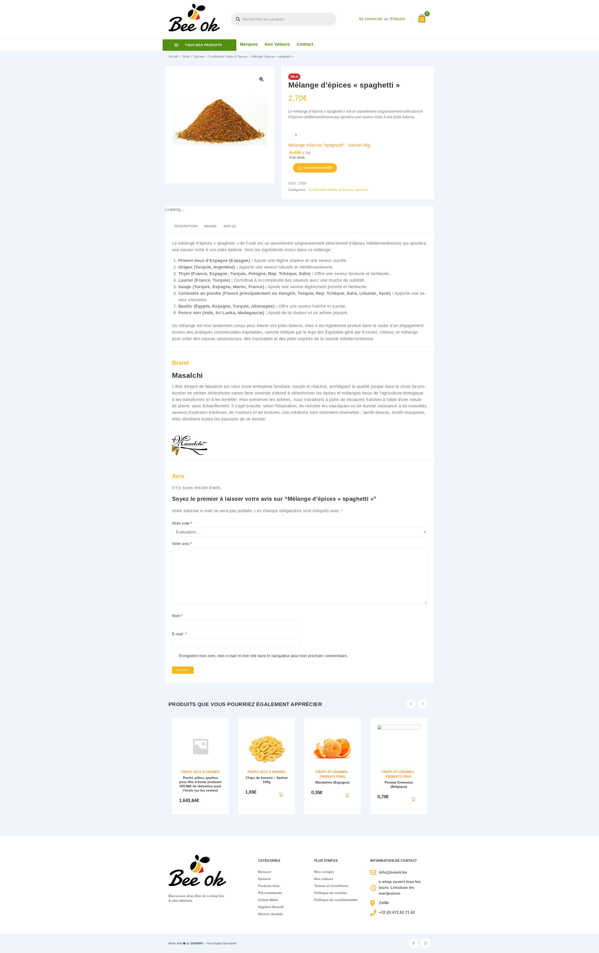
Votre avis (182, 544)
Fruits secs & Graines (200, 771)
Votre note (182, 523)
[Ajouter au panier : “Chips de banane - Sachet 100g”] (280, 794)
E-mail (179, 634)
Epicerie (199, 56)
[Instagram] (426, 943)
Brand (210, 226)
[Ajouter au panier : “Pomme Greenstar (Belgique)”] (413, 799)
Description (185, 226)
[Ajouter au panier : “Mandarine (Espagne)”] (347, 794)
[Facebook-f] (413, 943)
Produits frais (332, 776)
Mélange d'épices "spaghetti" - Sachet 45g (329, 145)
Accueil (173, 56)
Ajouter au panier (318, 167)
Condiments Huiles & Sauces (228, 56)
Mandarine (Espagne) (332, 782)
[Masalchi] (189, 456)
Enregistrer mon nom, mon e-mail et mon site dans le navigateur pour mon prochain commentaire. (263, 656)
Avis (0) (229, 226)
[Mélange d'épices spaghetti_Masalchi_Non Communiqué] (219, 121)
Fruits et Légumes (332, 771)
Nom (177, 616)
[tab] (185, 227)
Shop (186, 56)
